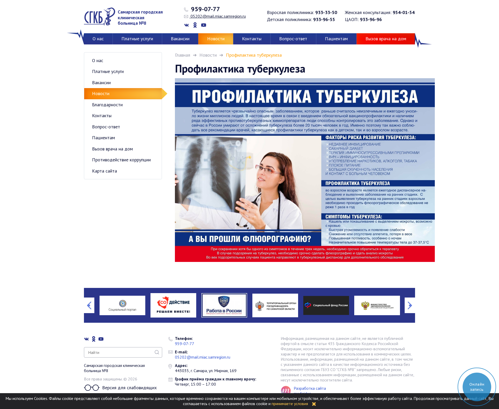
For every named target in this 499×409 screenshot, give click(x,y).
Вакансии (180, 39)
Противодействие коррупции (121, 160)
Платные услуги (137, 39)
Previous (89, 305)
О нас (98, 39)
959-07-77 (204, 9)
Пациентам (336, 39)
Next (410, 305)
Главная (182, 55)
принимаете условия (290, 403)
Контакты (251, 39)
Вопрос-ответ (293, 39)
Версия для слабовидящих (129, 388)
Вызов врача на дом (385, 39)
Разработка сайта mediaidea (310, 391)
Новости (216, 39)
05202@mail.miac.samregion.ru (217, 16)
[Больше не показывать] (314, 403)
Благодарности (107, 105)
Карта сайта (104, 171)
